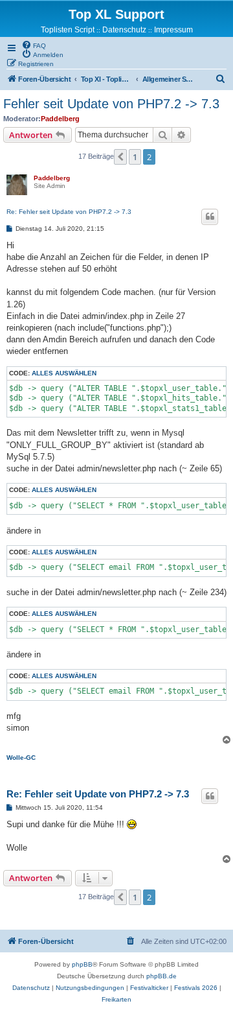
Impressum (173, 29)
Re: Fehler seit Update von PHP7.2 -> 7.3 (68, 211)
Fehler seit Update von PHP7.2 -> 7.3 (111, 104)
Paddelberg (60, 119)
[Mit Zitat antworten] (209, 216)
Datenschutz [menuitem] (124, 29)
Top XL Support (116, 14)
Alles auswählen (64, 373)
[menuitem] (33, 44)
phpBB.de (161, 976)
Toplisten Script (67, 29)
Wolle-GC (21, 757)
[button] (120, 157)
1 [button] (135, 157)
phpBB (82, 964)
